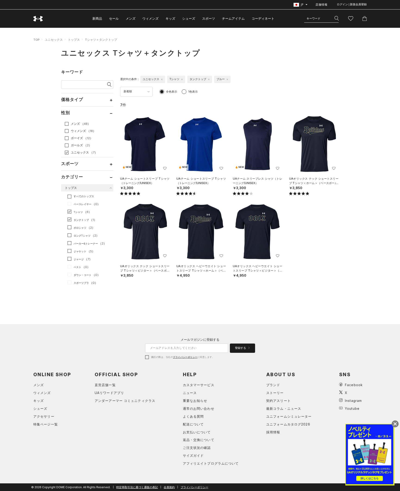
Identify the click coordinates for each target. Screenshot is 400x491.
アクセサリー (43, 416)
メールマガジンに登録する (200, 339)
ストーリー (275, 393)
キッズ (170, 18)
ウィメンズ (150, 18)
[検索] (336, 18)
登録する (241, 348)
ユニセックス (54, 39)
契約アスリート (278, 401)
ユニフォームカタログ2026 (288, 424)
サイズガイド (193, 455)
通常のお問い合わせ (198, 408)
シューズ (188, 18)
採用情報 (273, 432)
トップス (74, 39)
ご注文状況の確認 (197, 448)
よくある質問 (193, 416)
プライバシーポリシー (185, 357)
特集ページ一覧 (45, 424)
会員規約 (169, 487)
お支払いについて (197, 432)
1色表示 (193, 91)
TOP (36, 39)
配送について (193, 424)
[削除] (161, 79)
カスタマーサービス (198, 385)
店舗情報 (322, 4)
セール (114, 18)
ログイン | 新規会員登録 (352, 4)
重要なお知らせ (195, 401)
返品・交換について (198, 440)
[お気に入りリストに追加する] (165, 168)
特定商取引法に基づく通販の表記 (137, 487)
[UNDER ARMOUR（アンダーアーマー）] (38, 18)
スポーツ (208, 18)
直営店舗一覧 (105, 385)
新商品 (97, 18)
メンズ (130, 18)
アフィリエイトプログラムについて (211, 463)
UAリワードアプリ (109, 393)
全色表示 (171, 91)
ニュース (190, 393)
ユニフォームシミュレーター (289, 416)
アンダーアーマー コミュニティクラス (125, 401)
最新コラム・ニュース (283, 408)
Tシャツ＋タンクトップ (101, 39)
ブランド (273, 385)
